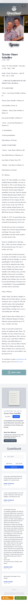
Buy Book (16, 416)
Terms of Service (18, 594)
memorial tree (21, 359)
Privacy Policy (10, 594)
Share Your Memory (10, 440)
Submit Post (14, 467)
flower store (19, 362)
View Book (7, 416)
